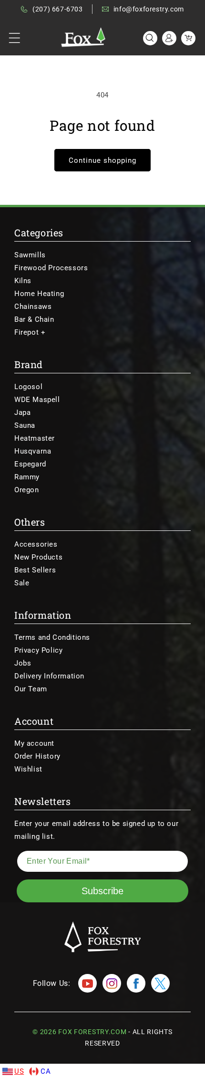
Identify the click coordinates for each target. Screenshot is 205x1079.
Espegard (30, 464)
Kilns (22, 280)
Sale (21, 583)
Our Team (30, 689)
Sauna (24, 425)
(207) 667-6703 (57, 9)
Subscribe (102, 891)
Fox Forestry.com (92, 1032)
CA (46, 1071)
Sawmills (30, 255)
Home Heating (39, 293)
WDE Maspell (37, 399)
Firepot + (29, 332)
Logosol (28, 386)
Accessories (36, 544)
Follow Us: (52, 983)
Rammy (27, 477)
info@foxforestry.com (148, 9)
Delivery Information (49, 676)
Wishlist (28, 769)
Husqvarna (32, 451)
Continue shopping (102, 160)
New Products (38, 557)
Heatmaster (34, 438)
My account (34, 743)
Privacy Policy (38, 650)
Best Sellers (35, 570)
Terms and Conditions (52, 637)
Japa (22, 412)
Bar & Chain (34, 319)
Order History (37, 756)
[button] (14, 38)
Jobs (22, 663)
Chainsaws (32, 306)
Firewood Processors (51, 268)
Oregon (26, 490)
